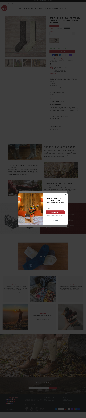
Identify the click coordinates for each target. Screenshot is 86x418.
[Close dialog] (66, 195)
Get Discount (55, 212)
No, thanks (55, 220)
